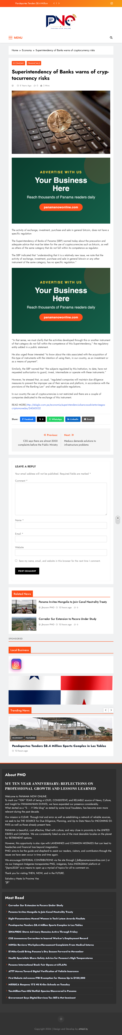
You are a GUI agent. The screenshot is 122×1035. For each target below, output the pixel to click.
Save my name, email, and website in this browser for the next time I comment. (60, 561)
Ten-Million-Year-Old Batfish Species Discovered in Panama (42, 991)
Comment (21, 481)
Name (19, 520)
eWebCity (83, 1029)
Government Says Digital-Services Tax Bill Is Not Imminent (41, 997)
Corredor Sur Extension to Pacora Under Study (31, 3)
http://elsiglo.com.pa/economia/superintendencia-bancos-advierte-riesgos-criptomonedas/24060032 (58, 406)
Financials (34, 63)
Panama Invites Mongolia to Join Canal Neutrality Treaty (73, 602)
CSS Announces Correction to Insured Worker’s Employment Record (48, 938)
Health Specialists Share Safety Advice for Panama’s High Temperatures (50, 958)
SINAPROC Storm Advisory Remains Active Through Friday (43, 932)
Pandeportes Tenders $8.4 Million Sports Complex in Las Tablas (45, 925)
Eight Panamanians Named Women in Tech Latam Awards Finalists (60, 746)
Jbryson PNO (48, 607)
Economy (18, 63)
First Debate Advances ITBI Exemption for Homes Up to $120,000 (46, 978)
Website (19, 547)
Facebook (28, 419)
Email (89, 419)
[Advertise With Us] (61, 190)
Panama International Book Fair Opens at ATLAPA (37, 965)
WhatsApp (57, 419)
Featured (30, 737)
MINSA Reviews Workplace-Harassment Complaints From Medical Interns (51, 945)
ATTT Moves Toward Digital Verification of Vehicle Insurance (43, 971)
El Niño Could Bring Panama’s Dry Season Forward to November (46, 951)
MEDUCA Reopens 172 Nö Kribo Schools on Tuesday (39, 984)
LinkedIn (74, 419)
